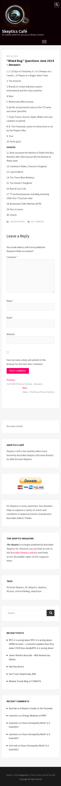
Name (10, 300)
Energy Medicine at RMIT (34, 715)
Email (10, 317)
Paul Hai (12, 708)
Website (11, 334)
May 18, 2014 (12, 56)
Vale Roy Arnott (16, 666)
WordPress (47, 775)
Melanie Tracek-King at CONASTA (25, 681)
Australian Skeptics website (24, 552)
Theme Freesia (36, 775)
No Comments (37, 221)
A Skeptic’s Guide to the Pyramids (36, 708)
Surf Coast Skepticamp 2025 (22, 673)
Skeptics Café (14, 31)
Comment (12, 257)
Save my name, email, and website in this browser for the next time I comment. (26, 362)
